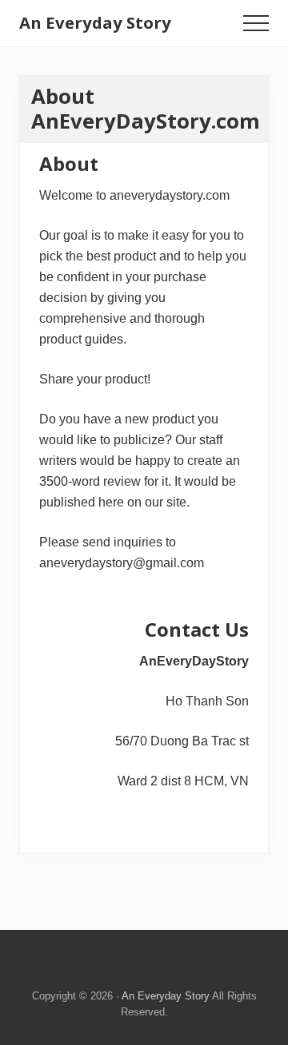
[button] (256, 23)
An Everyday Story (95, 22)
